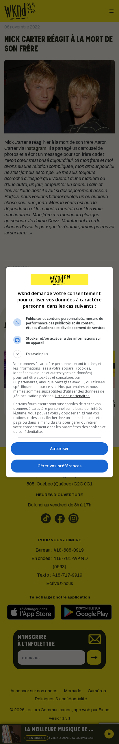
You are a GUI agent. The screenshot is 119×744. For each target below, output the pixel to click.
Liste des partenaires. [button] (72, 395)
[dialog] (59, 372)
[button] (59, 354)
